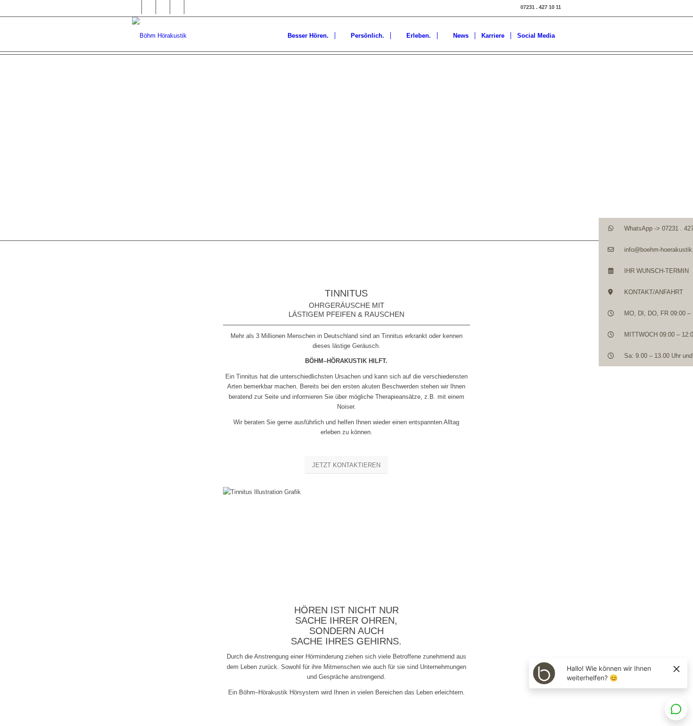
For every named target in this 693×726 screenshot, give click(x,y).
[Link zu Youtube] (191, 7)
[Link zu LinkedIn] (163, 7)
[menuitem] (303, 35)
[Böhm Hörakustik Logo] (159, 35)
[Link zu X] (177, 7)
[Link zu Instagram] (149, 7)
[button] (646, 228)
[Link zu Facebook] (134, 7)
